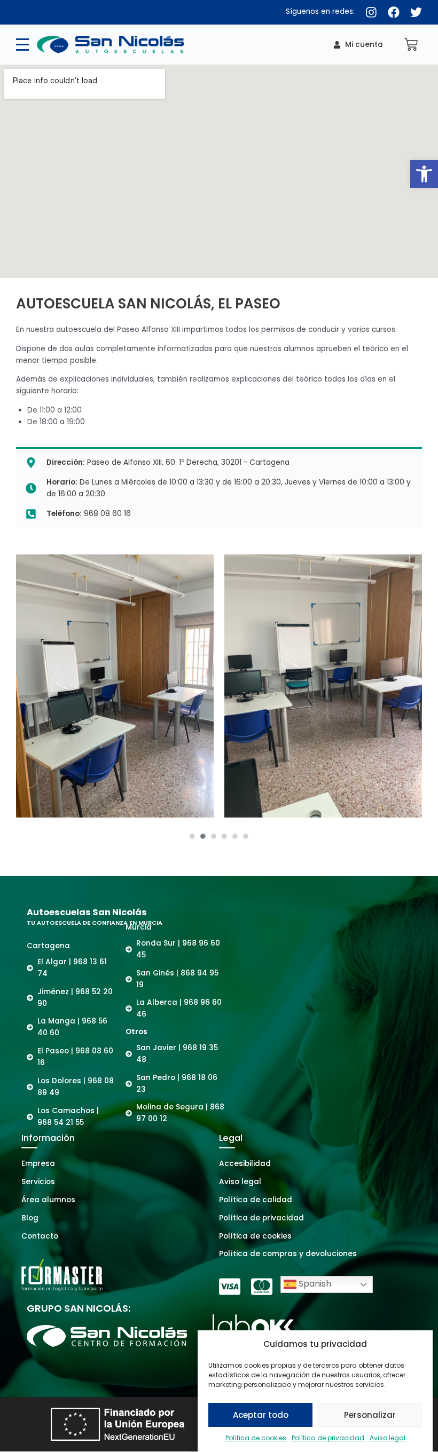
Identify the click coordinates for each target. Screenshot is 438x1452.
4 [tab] (224, 836)
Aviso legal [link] (387, 1437)
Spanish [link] (313, 1284)
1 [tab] (192, 836)
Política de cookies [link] (255, 1437)
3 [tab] (213, 836)
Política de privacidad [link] (328, 1437)
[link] (424, 174)
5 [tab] (235, 836)
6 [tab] (245, 836)
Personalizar (370, 1415)
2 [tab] (203, 836)
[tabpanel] (115, 686)
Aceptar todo (260, 1415)
